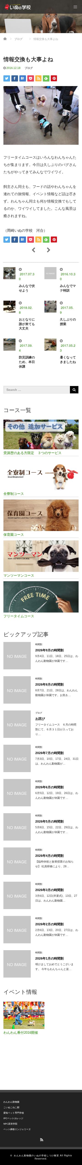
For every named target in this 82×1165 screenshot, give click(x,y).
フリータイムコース (18, 616)
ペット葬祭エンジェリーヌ (17, 1129)
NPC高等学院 (10, 1124)
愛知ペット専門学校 (13, 1113)
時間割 (38, 644)
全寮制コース (13, 494)
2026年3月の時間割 (49, 890)
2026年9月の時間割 (49, 650)
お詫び (40, 719)
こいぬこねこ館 (11, 1107)
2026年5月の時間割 (49, 821)
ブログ (29, 68)
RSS (41, 1139)
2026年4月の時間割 (49, 855)
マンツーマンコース (18, 575)
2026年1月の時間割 (49, 958)
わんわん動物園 (11, 1102)
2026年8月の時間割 (49, 684)
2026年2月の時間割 (49, 924)
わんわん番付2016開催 (20, 1032)
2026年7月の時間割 (49, 753)
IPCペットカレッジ (13, 1118)
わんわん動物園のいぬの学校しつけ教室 (36, 1155)
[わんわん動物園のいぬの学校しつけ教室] (18, 7)
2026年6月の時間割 (49, 787)
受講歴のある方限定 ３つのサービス (32, 453)
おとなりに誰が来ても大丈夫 (27, 324)
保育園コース (13, 534)
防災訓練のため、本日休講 (27, 361)
